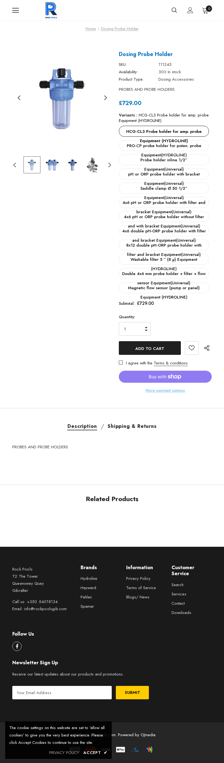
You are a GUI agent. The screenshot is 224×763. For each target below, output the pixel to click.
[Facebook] (17, 646)
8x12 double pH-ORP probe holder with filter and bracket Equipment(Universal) (164, 246)
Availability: (128, 72)
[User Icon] (190, 10)
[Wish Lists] (192, 348)
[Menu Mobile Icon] (15, 10)
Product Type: (131, 79)
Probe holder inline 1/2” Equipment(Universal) (163, 161)
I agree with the (139, 363)
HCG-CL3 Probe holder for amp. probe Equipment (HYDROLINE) (164, 132)
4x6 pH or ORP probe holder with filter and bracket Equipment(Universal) (163, 204)
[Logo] (51, 10)
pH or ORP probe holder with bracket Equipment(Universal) (164, 175)
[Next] (105, 98)
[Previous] (19, 98)
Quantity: (127, 317)
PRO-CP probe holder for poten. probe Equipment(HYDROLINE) (164, 147)
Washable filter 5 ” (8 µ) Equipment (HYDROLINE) (164, 260)
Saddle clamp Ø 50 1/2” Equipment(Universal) (163, 189)
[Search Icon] (174, 10)
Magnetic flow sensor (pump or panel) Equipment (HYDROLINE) (164, 289)
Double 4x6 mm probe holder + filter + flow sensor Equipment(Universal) (164, 275)
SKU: (123, 65)
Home (91, 29)
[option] (62, 98)
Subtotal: (127, 303)
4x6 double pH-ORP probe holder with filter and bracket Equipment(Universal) (164, 232)
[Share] (208, 348)
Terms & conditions (171, 363)
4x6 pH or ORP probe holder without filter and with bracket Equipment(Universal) (164, 218)
